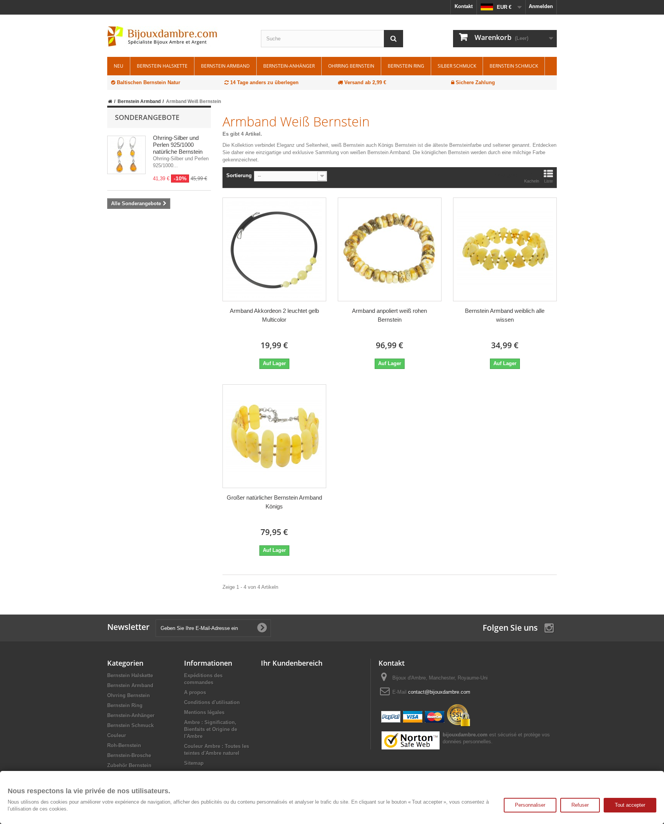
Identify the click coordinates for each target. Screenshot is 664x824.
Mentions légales (204, 712)
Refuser (580, 805)
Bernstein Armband (225, 66)
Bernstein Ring (406, 66)
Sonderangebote (147, 117)
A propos (195, 692)
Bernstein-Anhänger (289, 66)
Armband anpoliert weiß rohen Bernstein (389, 315)
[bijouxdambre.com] (178, 36)
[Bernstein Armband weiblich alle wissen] (505, 249)
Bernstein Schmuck (514, 66)
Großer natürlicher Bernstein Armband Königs (274, 502)
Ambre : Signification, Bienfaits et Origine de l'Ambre (210, 729)
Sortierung (239, 175)
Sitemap (194, 763)
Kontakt (464, 6)
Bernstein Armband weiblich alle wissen (504, 315)
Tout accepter (630, 805)
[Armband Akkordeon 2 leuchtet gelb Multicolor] (274, 249)
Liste (548, 181)
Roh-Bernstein (124, 745)
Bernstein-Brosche (129, 755)
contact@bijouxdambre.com (439, 692)
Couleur (116, 735)
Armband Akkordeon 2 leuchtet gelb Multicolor (274, 315)
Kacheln (531, 181)
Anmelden (541, 6)
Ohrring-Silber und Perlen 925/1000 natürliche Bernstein (178, 145)
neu (118, 66)
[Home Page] (110, 101)
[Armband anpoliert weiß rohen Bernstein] (390, 249)
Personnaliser (530, 805)
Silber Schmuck (457, 66)
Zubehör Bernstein (129, 765)
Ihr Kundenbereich (291, 663)
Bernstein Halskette (162, 66)
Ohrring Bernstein (351, 66)
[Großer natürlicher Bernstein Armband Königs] (274, 436)
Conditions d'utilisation (212, 702)
